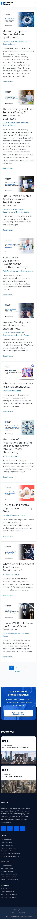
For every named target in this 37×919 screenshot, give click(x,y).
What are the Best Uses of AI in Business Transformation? (18, 567)
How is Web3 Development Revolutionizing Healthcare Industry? (15, 262)
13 (25, 667)
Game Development (12, 633)
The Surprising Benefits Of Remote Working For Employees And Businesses (18, 114)
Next (18, 672)
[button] (35, 2)
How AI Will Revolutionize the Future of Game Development (18, 626)
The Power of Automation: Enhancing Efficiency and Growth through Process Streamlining (17, 446)
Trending (24, 123)
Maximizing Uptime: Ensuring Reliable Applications (15, 34)
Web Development (11, 271)
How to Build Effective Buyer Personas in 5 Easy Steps (17, 508)
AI (3, 456)
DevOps (23, 42)
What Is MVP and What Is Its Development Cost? (18, 385)
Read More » (8, 81)
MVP (5, 391)
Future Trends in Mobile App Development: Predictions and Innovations (17, 200)
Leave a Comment (11, 42)
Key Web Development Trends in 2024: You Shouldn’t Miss (17, 325)
